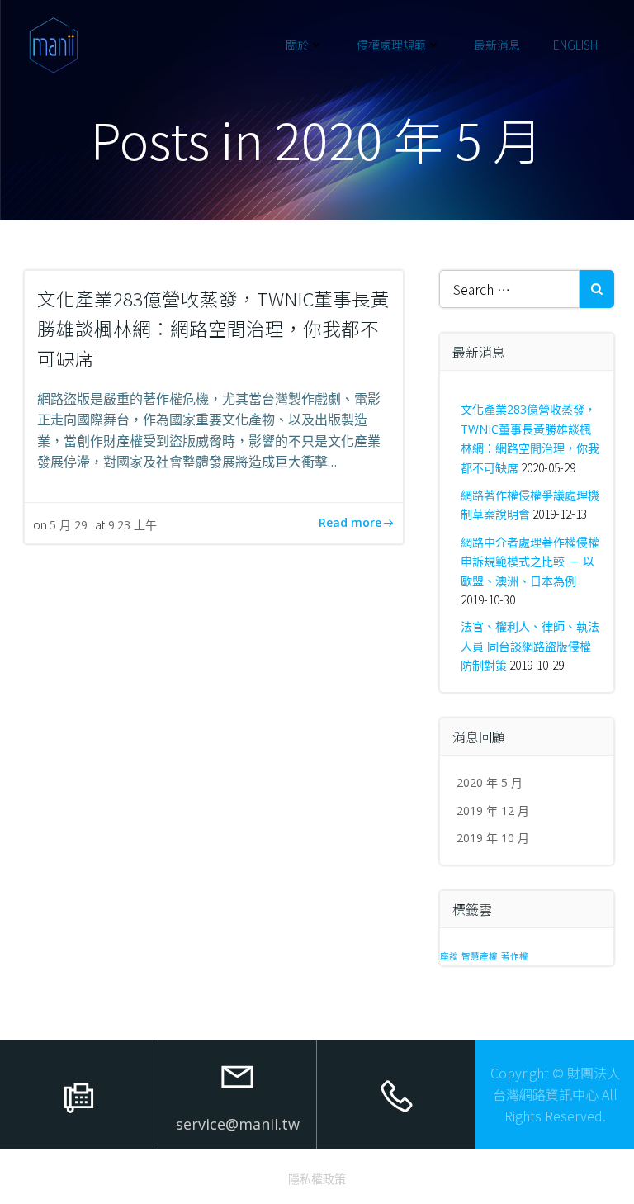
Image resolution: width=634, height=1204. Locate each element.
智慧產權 (479, 956)
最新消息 (497, 44)
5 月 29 (69, 525)
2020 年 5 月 (490, 782)
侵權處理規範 (391, 44)
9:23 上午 (132, 525)
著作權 (514, 956)
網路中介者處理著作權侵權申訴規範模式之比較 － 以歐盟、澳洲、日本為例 (530, 561)
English (575, 44)
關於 (297, 44)
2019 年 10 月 (493, 838)
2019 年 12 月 (493, 810)
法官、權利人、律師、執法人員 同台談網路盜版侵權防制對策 (530, 646)
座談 (449, 956)
